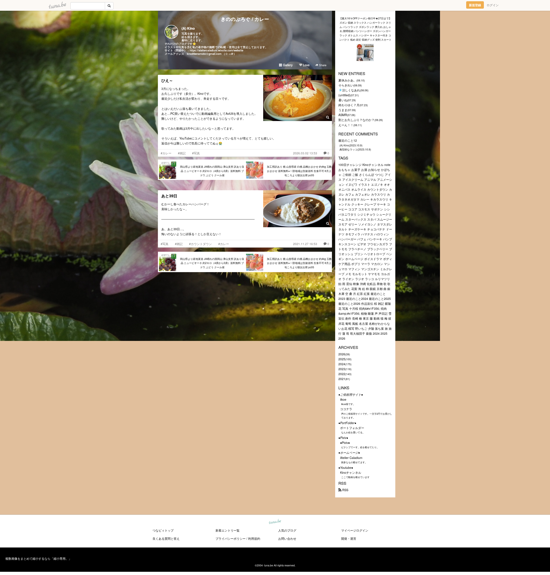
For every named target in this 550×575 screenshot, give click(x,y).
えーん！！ (345, 125)
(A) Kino (188, 28)
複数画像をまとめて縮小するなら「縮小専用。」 (38, 558)
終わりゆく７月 (348, 105)
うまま (342, 110)
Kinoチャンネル (350, 472)
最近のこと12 (347, 140)
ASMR (342, 115)
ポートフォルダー (352, 428)
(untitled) (344, 95)
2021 (341, 379)
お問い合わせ (287, 538)
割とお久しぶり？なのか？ (356, 120)
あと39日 (169, 196)
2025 (341, 359)
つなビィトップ (163, 530)
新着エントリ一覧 (227, 530)
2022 (341, 374)
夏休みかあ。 (347, 80)
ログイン (493, 5)
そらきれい (345, 85)
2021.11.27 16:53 (305, 244)
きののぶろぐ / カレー (245, 18)
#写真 (196, 153)
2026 (341, 354)
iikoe (343, 399)
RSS (344, 490)
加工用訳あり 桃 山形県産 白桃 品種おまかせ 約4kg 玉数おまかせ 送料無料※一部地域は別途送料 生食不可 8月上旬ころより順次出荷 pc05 (299, 171)
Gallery (287, 65)
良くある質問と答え (166, 538)
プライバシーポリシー (230, 538)
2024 (341, 364)
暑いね (342, 100)
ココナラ (346, 409)
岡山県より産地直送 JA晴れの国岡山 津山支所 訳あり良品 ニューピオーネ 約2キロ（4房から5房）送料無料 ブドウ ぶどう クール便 (212, 171)
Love (306, 65)
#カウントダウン (200, 244)
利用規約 (254, 538)
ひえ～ (167, 80)
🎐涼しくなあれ (349, 90)
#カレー (166, 153)
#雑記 (182, 153)
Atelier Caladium (351, 457)
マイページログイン (354, 530)
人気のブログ (287, 530)
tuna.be (274, 522)
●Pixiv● (345, 442)
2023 (341, 369)
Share (322, 65)
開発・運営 (348, 538)
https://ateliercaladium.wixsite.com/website (216, 50)
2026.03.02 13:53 (305, 153)
